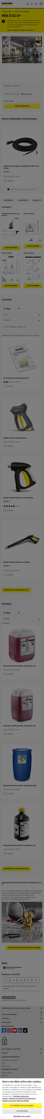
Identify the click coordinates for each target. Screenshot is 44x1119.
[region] (22, 1098)
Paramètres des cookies (22, 1116)
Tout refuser (22, 1111)
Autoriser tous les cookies (21, 1106)
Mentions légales (23, 1101)
